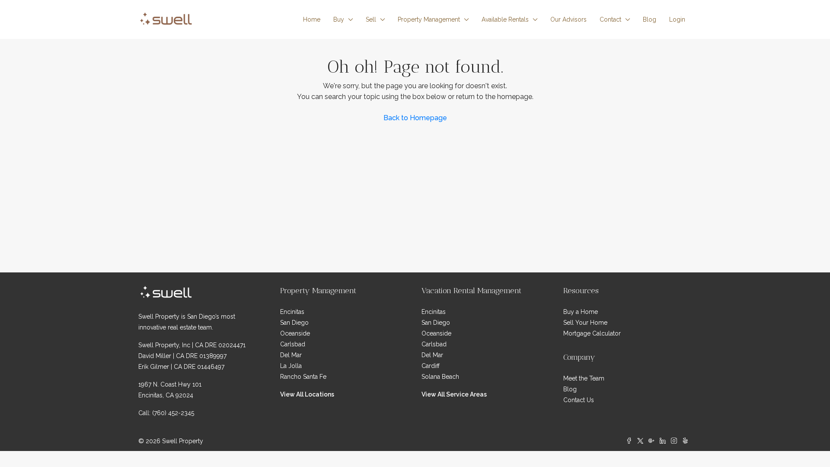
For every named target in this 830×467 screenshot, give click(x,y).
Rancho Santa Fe (303, 376)
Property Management (429, 19)
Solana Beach (440, 376)
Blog (649, 19)
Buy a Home (580, 311)
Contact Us (578, 400)
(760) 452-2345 (173, 412)
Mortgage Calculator (592, 333)
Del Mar (291, 355)
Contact (610, 19)
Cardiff (430, 365)
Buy (338, 19)
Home (311, 19)
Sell (371, 19)
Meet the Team (583, 378)
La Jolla (291, 365)
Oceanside (295, 333)
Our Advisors (568, 19)
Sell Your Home (585, 322)
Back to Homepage (415, 118)
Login (677, 19)
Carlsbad (292, 344)
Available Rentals (505, 19)
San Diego (294, 322)
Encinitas (292, 311)
